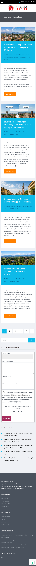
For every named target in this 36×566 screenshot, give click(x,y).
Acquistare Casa (17, 57)
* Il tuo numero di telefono (10, 384)
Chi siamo (4, 498)
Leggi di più (10, 94)
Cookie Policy (5, 501)
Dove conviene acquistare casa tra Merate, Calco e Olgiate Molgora (18, 47)
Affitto (3, 522)
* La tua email (6, 376)
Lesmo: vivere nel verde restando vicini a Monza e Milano (15, 272)
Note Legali (5, 506)
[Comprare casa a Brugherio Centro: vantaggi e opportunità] (18, 192)
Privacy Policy (5, 504)
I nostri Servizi (5, 516)
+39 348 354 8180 (28, 2)
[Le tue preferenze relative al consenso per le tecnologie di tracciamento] (32, 562)
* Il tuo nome (6, 353)
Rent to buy (5, 525)
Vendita (3, 519)
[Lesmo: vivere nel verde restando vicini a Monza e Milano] (18, 262)
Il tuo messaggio (7, 361)
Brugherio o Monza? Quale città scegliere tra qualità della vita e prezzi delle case (17, 125)
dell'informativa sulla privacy (20, 395)
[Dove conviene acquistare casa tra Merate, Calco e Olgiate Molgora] (18, 38)
